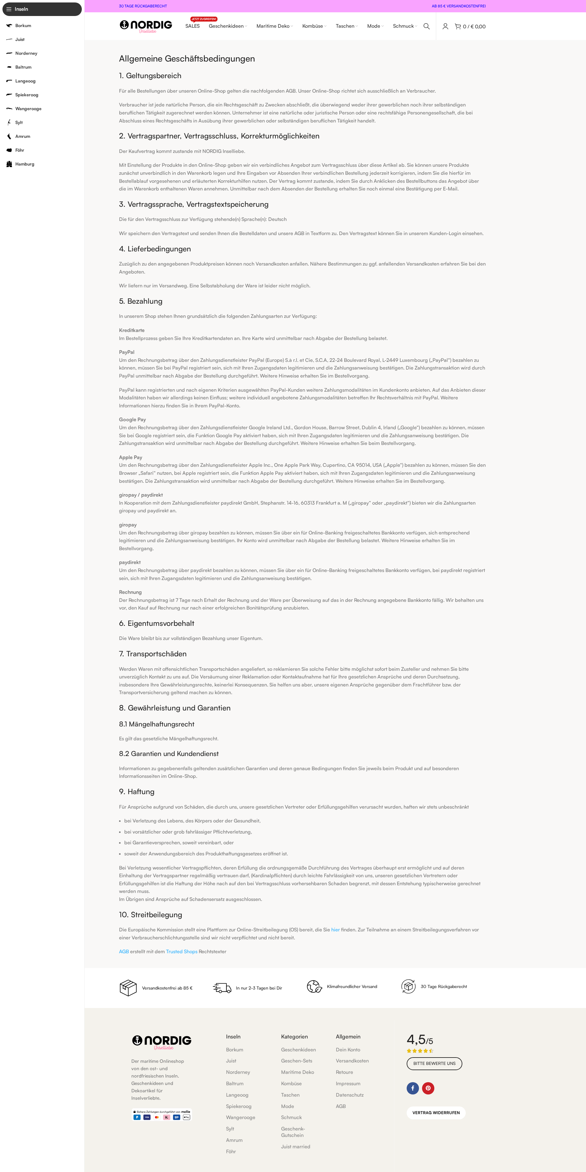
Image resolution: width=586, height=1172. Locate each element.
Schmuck (291, 1117)
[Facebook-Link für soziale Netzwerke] (413, 1088)
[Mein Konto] (445, 26)
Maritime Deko (297, 1072)
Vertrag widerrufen (436, 1112)
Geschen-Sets (296, 1061)
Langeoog (237, 1095)
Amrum (234, 1140)
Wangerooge (240, 1117)
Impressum (348, 1083)
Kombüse (291, 1083)
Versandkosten (352, 1061)
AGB (124, 951)
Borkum (234, 1049)
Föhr (231, 1151)
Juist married (295, 1146)
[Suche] (427, 26)
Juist (231, 1061)
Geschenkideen (298, 1049)
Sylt (230, 1129)
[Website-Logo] (146, 25)
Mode (287, 1106)
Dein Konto (348, 1049)
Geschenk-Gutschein (293, 1132)
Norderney (238, 1072)
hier (335, 929)
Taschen (290, 1095)
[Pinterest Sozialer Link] (428, 1088)
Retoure (344, 1072)
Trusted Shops (181, 951)
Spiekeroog (239, 1106)
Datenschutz (350, 1095)
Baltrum (235, 1083)
